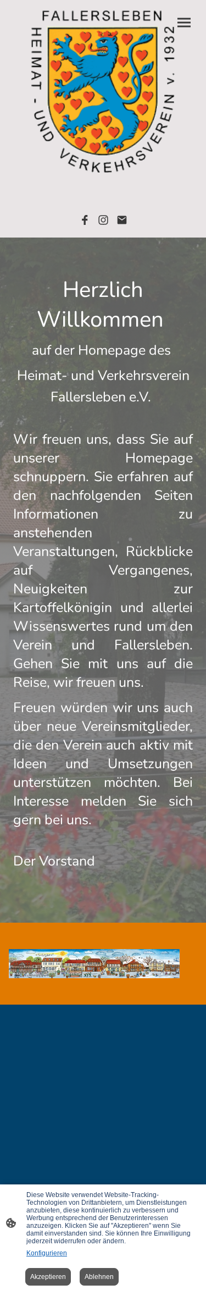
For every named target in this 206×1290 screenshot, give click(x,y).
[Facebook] (85, 220)
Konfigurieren (46, 1253)
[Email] (122, 220)
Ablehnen (99, 1277)
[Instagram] (103, 220)
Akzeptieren (48, 1277)
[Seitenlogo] (103, 91)
